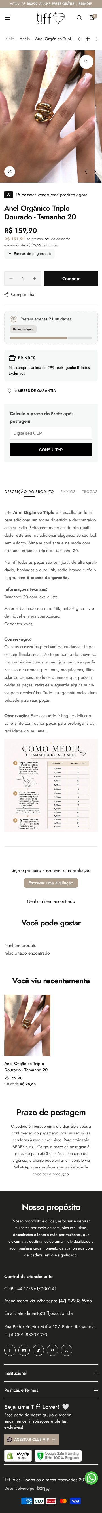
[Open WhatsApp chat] (91, 1478)
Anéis (25, 39)
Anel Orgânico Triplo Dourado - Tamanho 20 (26, 1066)
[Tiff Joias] (51, 17)
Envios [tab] (68, 491)
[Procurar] (79, 17)
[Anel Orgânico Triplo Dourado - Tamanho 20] (27, 1025)
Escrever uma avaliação (51, 883)
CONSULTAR (51, 449)
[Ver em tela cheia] (9, 171)
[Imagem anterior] (86, 171)
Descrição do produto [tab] (29, 491)
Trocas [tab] (89, 491)
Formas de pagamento (32, 253)
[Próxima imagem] (95, 171)
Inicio (9, 39)
